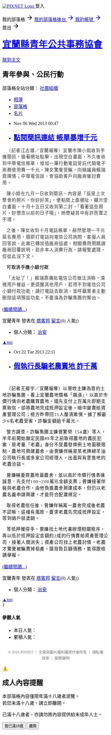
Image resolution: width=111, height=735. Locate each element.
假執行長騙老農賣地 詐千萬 (55, 366)
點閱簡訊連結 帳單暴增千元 (55, 137)
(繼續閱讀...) (14, 309)
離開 (32, 726)
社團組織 (49, 88)
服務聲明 (62, 658)
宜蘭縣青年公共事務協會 (52, 44)
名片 (18, 113)
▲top (7, 342)
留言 (55, 320)
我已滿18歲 (14, 726)
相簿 (18, 99)
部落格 (20, 106)
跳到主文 (11, 60)
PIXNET (26, 652)
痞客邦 (43, 320)
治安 (42, 332)
